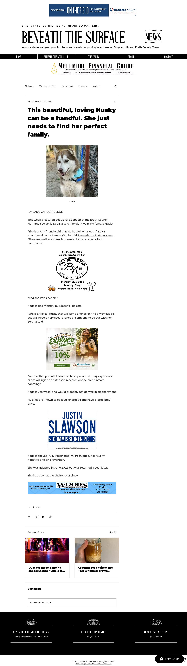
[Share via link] (50, 516)
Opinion (83, 86)
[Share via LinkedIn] (43, 516)
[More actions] (114, 101)
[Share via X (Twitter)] (36, 516)
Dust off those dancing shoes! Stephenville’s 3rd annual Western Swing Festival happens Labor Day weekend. (46, 569)
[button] (115, 86)
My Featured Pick (47, 86)
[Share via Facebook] (29, 516)
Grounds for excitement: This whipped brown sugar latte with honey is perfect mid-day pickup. (96, 569)
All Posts (29, 86)
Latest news (67, 86)
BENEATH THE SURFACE (73, 39)
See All (113, 532)
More (95, 86)
